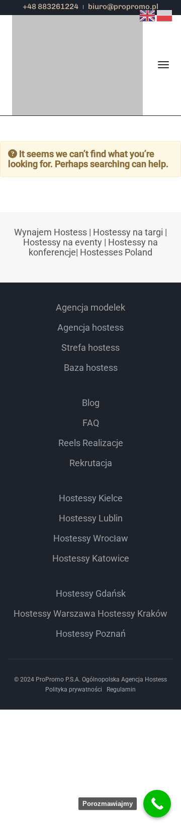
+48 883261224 (50, 6)
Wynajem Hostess (50, 232)
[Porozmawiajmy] (157, 803)
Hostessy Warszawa (55, 613)
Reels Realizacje (90, 443)
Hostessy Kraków (132, 613)
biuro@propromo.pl (123, 6)
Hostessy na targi (128, 232)
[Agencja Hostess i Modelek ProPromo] (77, 33)
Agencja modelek (90, 307)
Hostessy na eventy (62, 242)
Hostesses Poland (116, 252)
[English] (147, 15)
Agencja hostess (90, 327)
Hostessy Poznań (91, 633)
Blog (91, 402)
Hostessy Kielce (91, 498)
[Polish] (164, 15)
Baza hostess (91, 367)
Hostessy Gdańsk (91, 593)
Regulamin (121, 689)
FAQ (90, 423)
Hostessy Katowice (90, 558)
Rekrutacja (90, 463)
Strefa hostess (90, 347)
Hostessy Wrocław (90, 538)
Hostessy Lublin (91, 518)
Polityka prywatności (73, 689)
